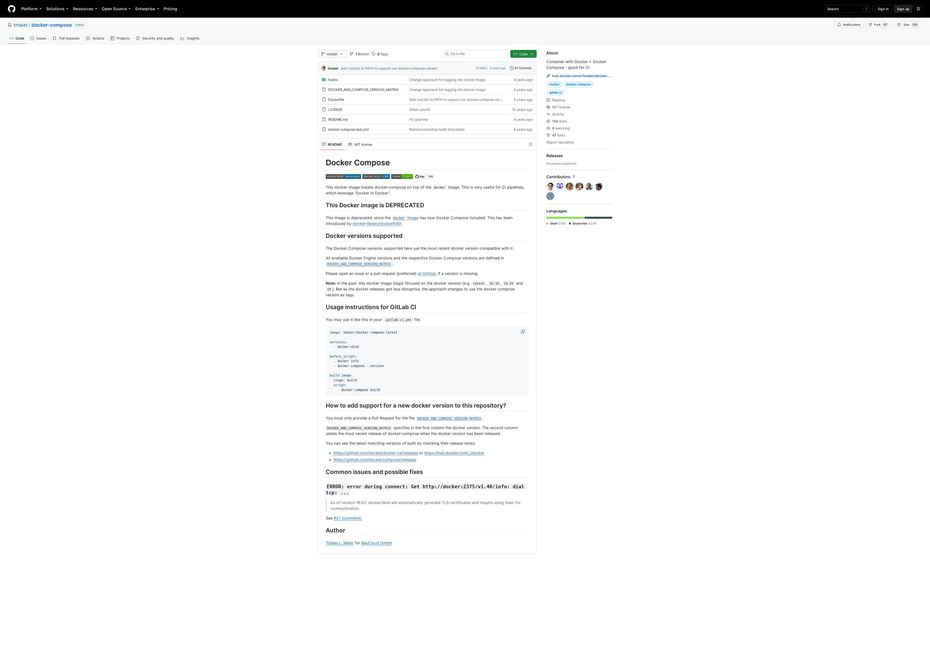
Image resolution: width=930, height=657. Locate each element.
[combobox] (477, 53)
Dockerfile (336, 99)
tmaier (21, 25)
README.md (338, 119)
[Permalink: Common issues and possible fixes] (322, 472)
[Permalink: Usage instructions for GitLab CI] (322, 307)
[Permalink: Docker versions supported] (322, 235)
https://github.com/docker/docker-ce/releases (375, 452)
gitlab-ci (556, 92)
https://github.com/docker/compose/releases (374, 459)
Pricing (170, 8)
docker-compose (51, 25)
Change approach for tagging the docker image (447, 80)
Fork (880, 24)
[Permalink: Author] (322, 530)
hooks (333, 80)
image (405, 217)
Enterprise (145, 8)
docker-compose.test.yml (348, 129)
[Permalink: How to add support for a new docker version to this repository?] (322, 405)
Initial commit (419, 109)
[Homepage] (12, 9)
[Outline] (530, 144)
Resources (83, 8)
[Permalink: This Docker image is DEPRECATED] (322, 205)
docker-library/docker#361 (377, 223)
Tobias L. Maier (340, 542)
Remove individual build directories (437, 129)
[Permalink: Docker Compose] (322, 162)
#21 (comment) (348, 518)
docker (554, 84)
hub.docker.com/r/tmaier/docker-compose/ (588, 76)
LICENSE (335, 109)
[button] (523, 331)
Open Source (114, 8)
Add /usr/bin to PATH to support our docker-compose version (389, 68)
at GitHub (427, 273)
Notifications (851, 24)
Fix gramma (418, 119)
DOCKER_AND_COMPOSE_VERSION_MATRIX (363, 90)
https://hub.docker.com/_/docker (454, 452)
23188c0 (481, 68)
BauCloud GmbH (376, 542)
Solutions (55, 8)
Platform (29, 8)
